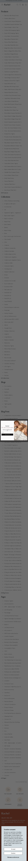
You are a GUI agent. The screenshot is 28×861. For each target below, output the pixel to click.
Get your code (7, 434)
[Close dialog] (26, 421)
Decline (13, 853)
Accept (13, 849)
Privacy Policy (8, 845)
